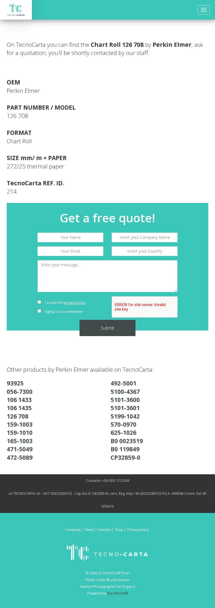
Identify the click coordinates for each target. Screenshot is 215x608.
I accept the (65, 302)
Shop (119, 529)
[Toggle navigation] (204, 10)
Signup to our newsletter (63, 311)
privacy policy (75, 302)
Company (73, 529)
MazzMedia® (117, 593)
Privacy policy (138, 529)
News (89, 529)
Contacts (104, 529)
